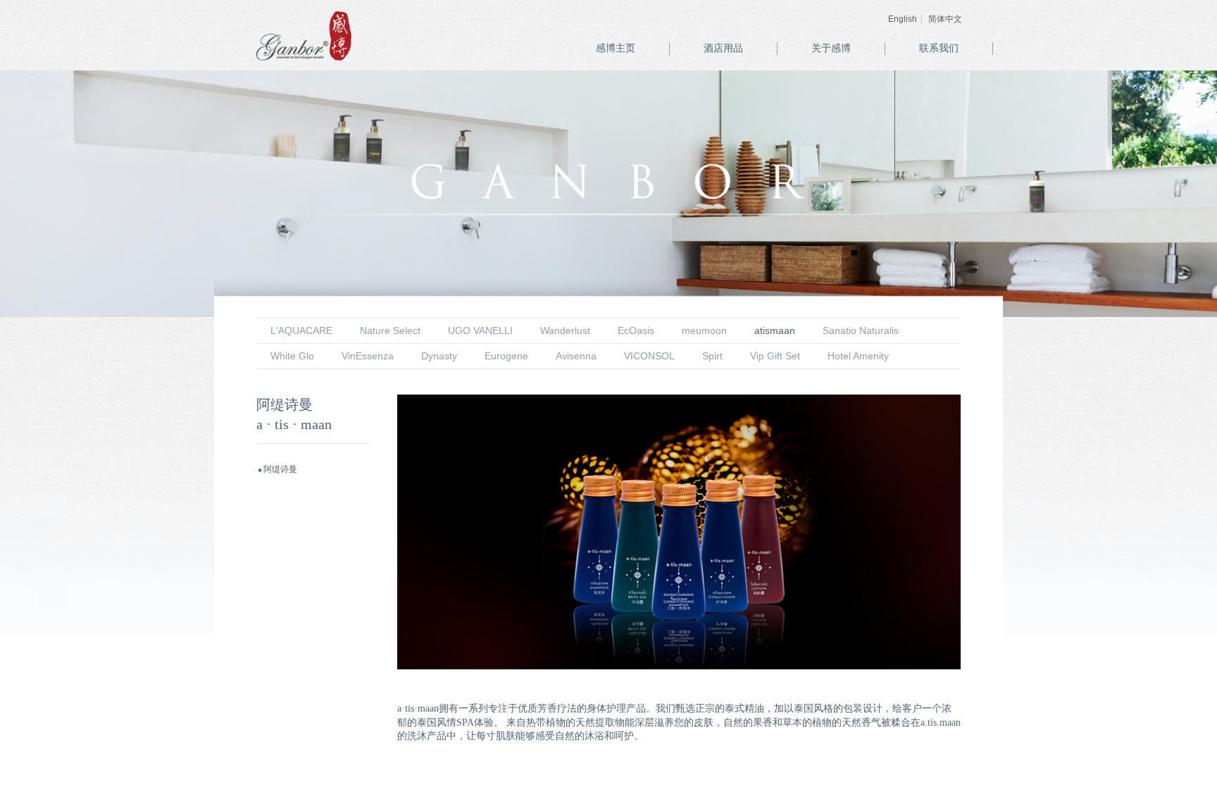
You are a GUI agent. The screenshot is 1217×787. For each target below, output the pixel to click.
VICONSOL (649, 355)
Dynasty (439, 355)
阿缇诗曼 (280, 469)
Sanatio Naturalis (861, 330)
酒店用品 (723, 48)
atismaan (774, 330)
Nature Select (390, 330)
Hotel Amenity (858, 355)
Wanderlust (565, 330)
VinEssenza (368, 355)
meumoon (704, 330)
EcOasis (636, 330)
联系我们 (939, 48)
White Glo (292, 355)
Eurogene (506, 355)
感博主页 (615, 48)
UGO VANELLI (480, 330)
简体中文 (945, 19)
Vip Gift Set (775, 355)
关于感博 (831, 48)
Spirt (712, 355)
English (902, 19)
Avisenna (576, 355)
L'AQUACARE (301, 330)
